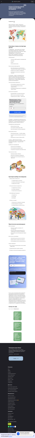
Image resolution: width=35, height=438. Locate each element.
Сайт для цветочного (11, 397)
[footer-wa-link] (9, 426)
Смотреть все (16, 308)
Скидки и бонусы (11, 401)
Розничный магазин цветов (13, 388)
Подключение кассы (11, 398)
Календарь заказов (11, 407)
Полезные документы (12, 373)
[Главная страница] (16, 1)
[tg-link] (11, 426)
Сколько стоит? (11, 413)
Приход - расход (11, 395)
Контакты (9, 414)
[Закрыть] (32, 432)
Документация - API (11, 419)
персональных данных (19, 116)
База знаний (10, 417)
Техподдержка (10, 416)
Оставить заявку (17, 112)
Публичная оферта (11, 429)
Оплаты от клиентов (11, 404)
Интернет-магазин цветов (12, 391)
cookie (10, 436)
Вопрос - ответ (10, 379)
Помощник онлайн (11, 403)
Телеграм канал (11, 376)
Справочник (10, 382)
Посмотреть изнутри (12, 271)
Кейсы (9, 370)
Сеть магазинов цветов (12, 389)
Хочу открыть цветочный (12, 386)
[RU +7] (11, 108)
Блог (9, 369)
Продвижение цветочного (13, 400)
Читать (14, 358)
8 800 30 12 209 (10, 428)
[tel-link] (13, 426)
